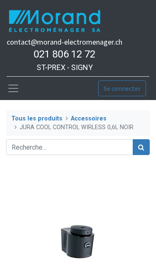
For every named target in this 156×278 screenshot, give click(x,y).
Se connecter (122, 88)
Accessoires (88, 118)
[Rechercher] (141, 147)
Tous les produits (36, 118)
